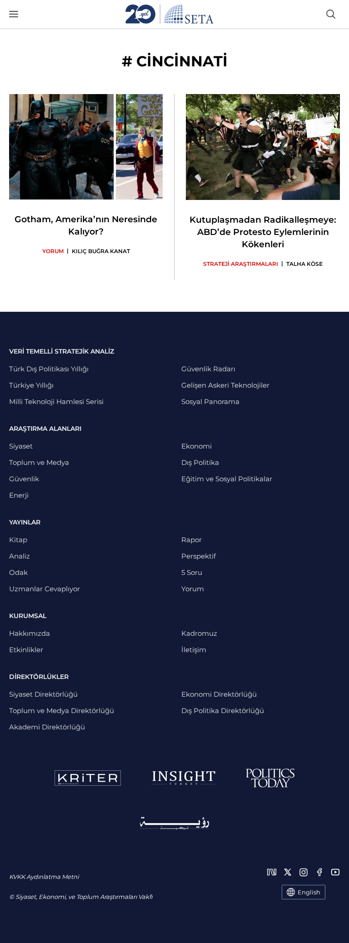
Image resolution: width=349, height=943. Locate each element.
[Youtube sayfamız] (335, 872)
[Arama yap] (330, 14)
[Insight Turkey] (183, 778)
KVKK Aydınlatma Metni (44, 876)
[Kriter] (88, 778)
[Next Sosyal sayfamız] (271, 872)
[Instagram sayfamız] (303, 872)
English (309, 892)
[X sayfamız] (287, 872)
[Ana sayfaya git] (169, 14)
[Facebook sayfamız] (319, 872)
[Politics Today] (270, 778)
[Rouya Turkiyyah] (174, 823)
